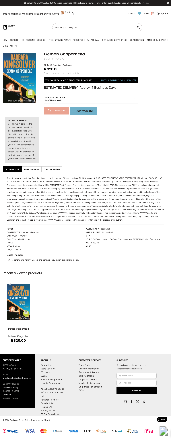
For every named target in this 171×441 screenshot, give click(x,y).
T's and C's (46, 407)
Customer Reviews (52, 169)
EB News (45, 372)
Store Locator (48, 368)
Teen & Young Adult (59, 40)
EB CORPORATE (42, 14)
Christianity (9, 46)
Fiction (14, 40)
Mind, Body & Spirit (156, 40)
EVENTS (55, 14)
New (5, 40)
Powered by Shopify (41, 420)
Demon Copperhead (18, 328)
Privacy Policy (48, 410)
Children (41, 40)
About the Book (12, 169)
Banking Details (86, 376)
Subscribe (136, 390)
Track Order (85, 365)
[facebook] (131, 401)
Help (43, 396)
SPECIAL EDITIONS (11, 14)
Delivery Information (89, 368)
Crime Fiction (137, 40)
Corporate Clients (88, 379)
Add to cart (58, 111)
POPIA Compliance (50, 414)
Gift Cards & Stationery (114, 40)
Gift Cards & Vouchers (52, 392)
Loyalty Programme (51, 383)
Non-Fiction (27, 40)
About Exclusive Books (52, 388)
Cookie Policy (48, 403)
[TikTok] (144, 401)
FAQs (81, 390)
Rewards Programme (51, 379)
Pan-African (92, 40)
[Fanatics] (67, 14)
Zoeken (138, 27)
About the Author (31, 169)
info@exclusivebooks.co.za (17, 378)
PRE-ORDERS (27, 14)
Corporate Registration (90, 386)
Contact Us (46, 365)
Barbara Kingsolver (54, 58)
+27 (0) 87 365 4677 (13, 368)
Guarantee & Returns (89, 372)
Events (44, 376)
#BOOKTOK (78, 40)
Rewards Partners (50, 399)
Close (168, 3)
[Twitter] (137, 401)
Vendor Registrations (89, 383)
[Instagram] (125, 401)
